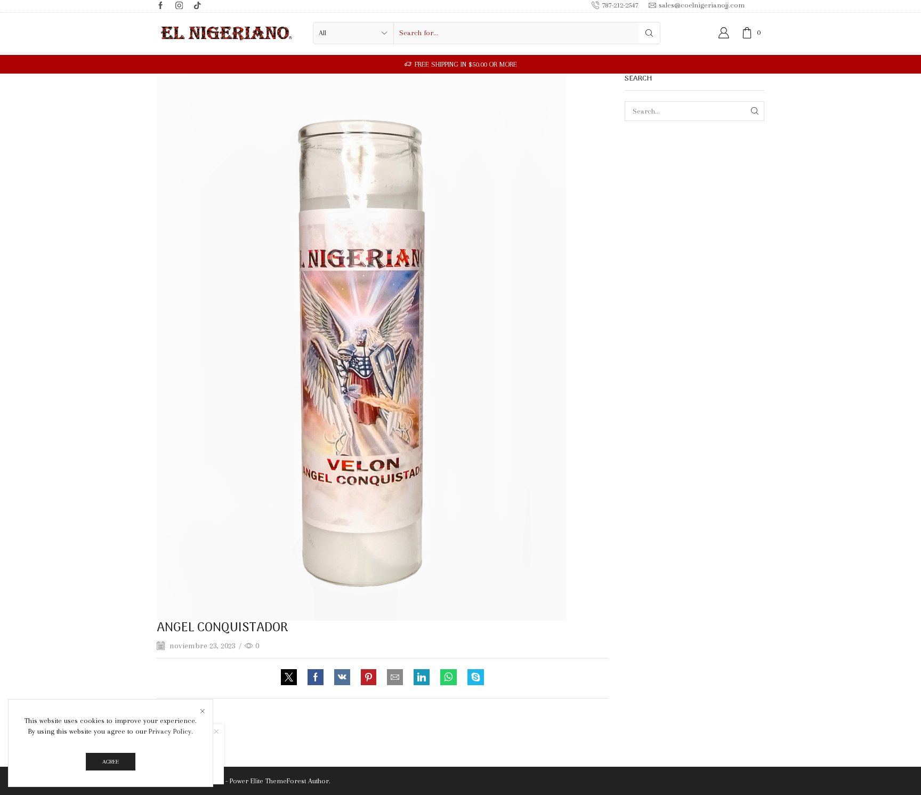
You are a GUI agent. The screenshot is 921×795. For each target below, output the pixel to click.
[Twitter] (291, 678)
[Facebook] (161, 6)
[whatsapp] (448, 678)
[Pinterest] (369, 678)
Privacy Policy (170, 731)
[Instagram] (179, 6)
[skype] (473, 678)
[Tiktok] (197, 6)
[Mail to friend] (395, 678)
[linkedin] (421, 678)
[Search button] (649, 33)
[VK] (342, 678)
